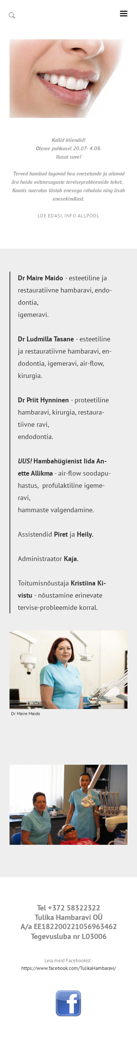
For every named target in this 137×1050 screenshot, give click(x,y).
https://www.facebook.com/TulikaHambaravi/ (68, 968)
